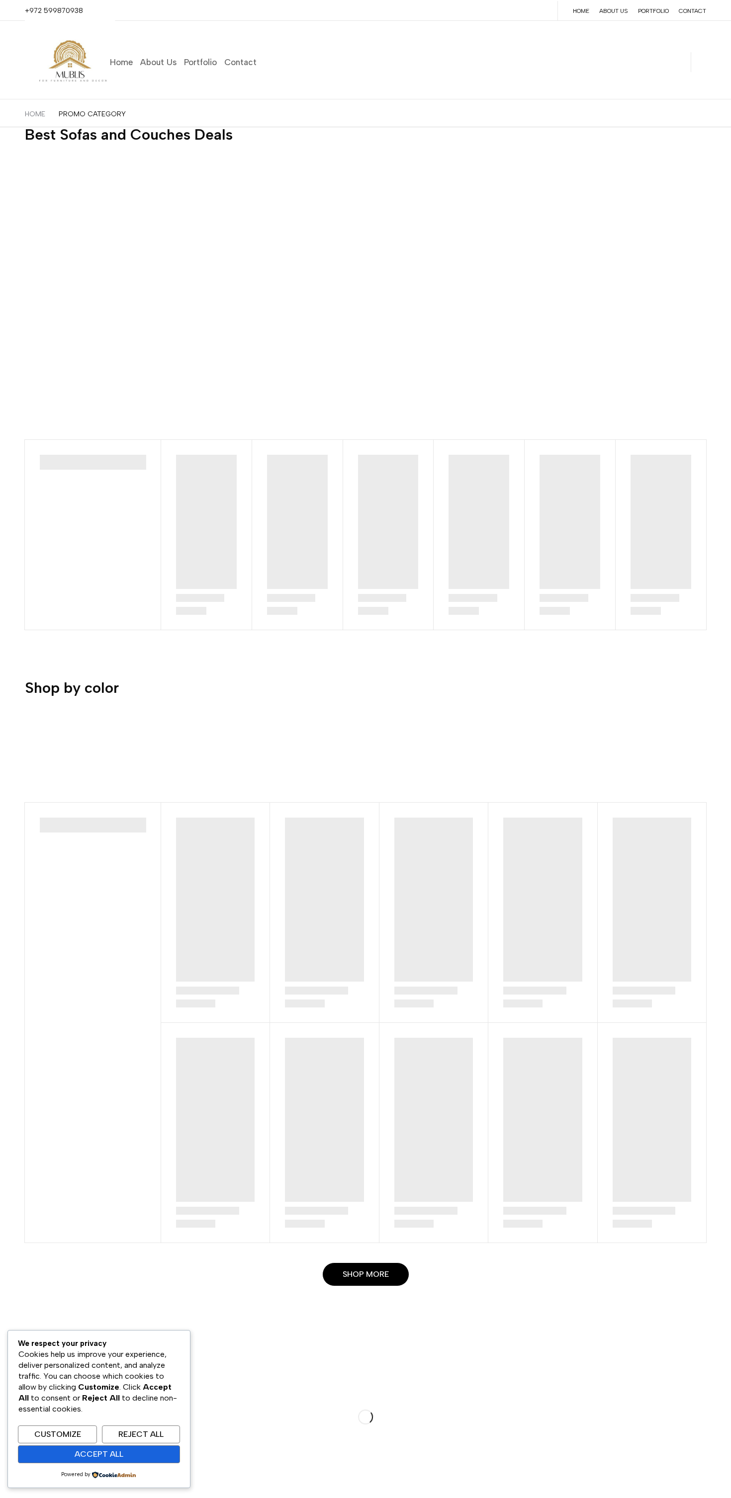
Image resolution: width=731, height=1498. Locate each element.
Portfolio (653, 10)
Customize (57, 1434)
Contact (692, 10)
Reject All (141, 1434)
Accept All (99, 1454)
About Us (613, 10)
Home (581, 10)
